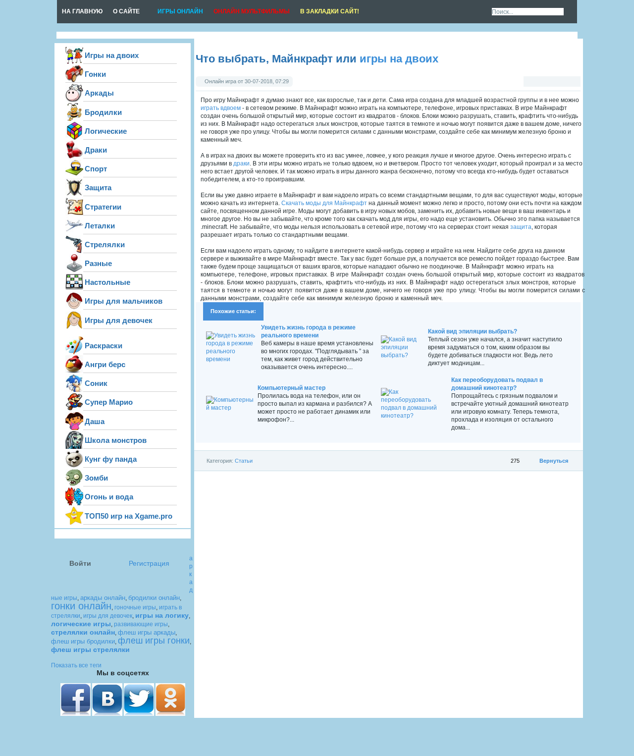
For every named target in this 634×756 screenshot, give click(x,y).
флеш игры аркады (146, 632)
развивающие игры (141, 624)
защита (520, 226)
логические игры (81, 624)
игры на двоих (399, 59)
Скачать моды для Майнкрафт (324, 203)
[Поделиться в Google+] (595, 100)
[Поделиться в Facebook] (595, 62)
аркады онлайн (102, 597)
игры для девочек (107, 615)
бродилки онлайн (154, 597)
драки (241, 163)
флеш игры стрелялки (90, 649)
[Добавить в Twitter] (595, 81)
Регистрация (149, 563)
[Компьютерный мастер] (231, 407)
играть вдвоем (221, 108)
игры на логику (162, 615)
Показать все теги (76, 665)
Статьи (244, 461)
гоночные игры (135, 607)
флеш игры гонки (154, 641)
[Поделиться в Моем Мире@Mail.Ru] (595, 158)
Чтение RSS (480, 11)
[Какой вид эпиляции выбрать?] (403, 355)
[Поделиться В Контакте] (595, 43)
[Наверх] (595, 178)
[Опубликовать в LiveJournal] (595, 139)
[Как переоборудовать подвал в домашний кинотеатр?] (415, 415)
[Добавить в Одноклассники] (595, 120)
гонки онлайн (81, 605)
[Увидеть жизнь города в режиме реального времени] (232, 359)
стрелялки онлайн (83, 632)
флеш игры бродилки (83, 641)
